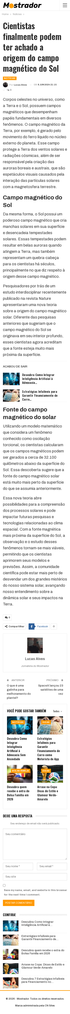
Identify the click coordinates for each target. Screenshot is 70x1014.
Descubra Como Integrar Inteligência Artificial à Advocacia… (38, 379)
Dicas (46, 722)
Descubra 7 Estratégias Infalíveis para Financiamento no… (42, 980)
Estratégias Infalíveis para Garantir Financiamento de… (40, 938)
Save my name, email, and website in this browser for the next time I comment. (35, 892)
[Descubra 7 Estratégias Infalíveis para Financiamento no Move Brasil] (10, 982)
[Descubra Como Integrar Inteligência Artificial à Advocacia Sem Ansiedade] (11, 379)
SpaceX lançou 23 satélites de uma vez (50, 689)
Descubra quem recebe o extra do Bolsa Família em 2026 (42, 952)
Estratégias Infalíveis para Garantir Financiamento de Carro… (40, 395)
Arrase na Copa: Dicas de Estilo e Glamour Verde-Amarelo (42, 966)
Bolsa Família (20, 771)
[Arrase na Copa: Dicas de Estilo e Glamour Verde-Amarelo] (50, 774)
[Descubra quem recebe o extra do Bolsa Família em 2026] (20, 774)
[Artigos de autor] (35, 645)
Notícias (9, 78)
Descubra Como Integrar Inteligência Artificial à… (37, 923)
